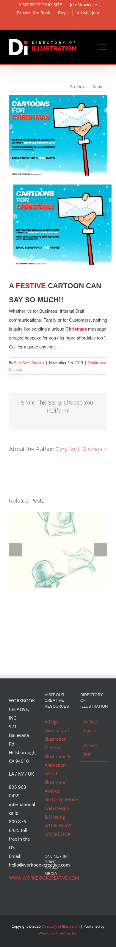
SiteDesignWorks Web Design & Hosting (62, 808)
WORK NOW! (58, 825)
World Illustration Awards (56, 782)
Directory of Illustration (61, 926)
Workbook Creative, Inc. (58, 933)
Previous (78, 86)
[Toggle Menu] (103, 47)
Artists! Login (91, 726)
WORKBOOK (57, 834)
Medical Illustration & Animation (58, 756)
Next (98, 86)
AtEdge (52, 722)
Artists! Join (91, 749)
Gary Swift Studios (29, 362)
